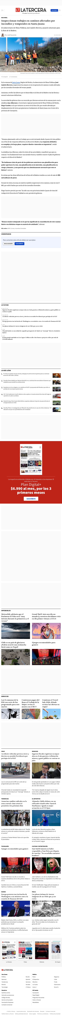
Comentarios (14, 76)
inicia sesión (8, 243)
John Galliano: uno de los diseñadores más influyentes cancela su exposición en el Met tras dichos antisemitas (46, 879)
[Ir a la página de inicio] (31, 10)
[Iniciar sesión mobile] (60, 10)
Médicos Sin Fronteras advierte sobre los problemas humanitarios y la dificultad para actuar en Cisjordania (14, 930)
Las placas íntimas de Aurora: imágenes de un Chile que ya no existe (22, 326)
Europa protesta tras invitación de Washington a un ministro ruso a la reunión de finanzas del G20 (31, 321)
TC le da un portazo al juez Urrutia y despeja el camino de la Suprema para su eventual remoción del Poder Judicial (26, 374)
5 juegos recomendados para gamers (43, 644)
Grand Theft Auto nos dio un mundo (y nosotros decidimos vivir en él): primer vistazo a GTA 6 (46, 616)
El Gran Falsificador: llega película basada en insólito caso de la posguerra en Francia (45, 886)
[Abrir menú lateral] (2, 10)
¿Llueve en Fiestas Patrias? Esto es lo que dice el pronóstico (15, 838)
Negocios (35, 751)
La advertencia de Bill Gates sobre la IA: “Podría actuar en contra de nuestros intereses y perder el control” (15, 831)
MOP (9, 228)
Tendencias (5, 799)
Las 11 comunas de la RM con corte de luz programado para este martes (10, 703)
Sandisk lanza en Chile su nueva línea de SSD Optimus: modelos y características (15, 886)
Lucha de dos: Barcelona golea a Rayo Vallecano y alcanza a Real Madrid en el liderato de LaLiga (44, 831)
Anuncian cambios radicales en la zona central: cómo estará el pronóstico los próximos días (14, 804)
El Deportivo (36, 799)
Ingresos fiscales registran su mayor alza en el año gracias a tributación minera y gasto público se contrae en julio (31, 310)
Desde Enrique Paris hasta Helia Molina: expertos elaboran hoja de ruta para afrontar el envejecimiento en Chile (26, 402)
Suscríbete (20, 243)
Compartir (5, 76)
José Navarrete (11, 35)
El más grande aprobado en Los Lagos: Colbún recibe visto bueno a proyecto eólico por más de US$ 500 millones (30, 338)
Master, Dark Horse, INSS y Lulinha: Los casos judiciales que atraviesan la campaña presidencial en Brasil (14, 922)
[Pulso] (25, 959)
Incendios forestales (20, 228)
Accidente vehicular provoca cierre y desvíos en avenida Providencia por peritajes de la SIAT (29, 316)
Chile (3, 751)
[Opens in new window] (42, 959)
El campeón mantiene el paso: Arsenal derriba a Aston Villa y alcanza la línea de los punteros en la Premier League (46, 839)
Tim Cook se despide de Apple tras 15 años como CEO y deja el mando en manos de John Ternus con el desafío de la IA (46, 792)
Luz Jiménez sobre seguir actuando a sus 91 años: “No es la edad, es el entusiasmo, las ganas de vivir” (45, 922)
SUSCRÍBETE (31, 499)
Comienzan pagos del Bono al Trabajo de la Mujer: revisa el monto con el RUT (30, 703)
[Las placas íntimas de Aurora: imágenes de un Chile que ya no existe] (46, 909)
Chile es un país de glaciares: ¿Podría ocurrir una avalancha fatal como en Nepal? (13, 645)
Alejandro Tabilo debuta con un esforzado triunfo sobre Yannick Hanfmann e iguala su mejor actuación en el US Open (44, 805)
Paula (34, 892)
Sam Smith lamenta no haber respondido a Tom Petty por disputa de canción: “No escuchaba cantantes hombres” (46, 852)
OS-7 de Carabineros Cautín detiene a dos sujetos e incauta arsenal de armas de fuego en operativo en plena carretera (27, 395)
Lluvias (13, 228)
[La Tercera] (9, 959)
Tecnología (5, 846)
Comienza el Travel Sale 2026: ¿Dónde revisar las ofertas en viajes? (50, 703)
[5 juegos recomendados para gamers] (46, 657)
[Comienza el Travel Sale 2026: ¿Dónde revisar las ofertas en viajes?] (51, 714)
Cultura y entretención (40, 846)
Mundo (3, 892)
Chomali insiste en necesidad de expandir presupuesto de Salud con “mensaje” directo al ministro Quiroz (31, 331)
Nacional (4, 17)
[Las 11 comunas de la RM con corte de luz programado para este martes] (10, 714)
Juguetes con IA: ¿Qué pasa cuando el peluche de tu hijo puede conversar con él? (46, 929)
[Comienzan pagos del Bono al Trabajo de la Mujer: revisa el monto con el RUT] (31, 714)
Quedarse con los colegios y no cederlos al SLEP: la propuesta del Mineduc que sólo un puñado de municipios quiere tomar (26, 388)
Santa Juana (16, 82)
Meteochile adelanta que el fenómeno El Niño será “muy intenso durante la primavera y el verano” (15, 617)
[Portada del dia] (31, 474)
